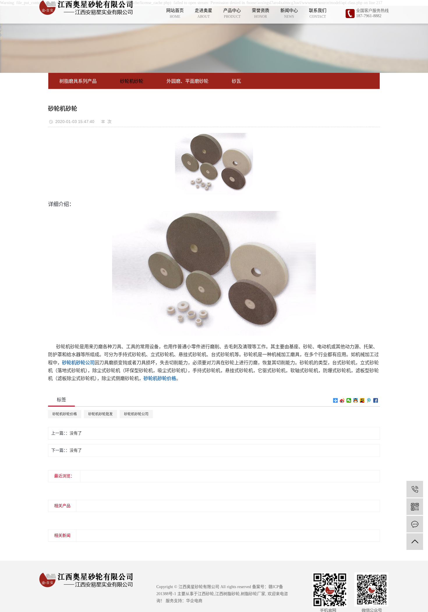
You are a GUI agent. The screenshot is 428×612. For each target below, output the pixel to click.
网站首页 (175, 13)
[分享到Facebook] (375, 400)
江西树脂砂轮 (227, 594)
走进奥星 (203, 13)
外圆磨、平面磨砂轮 (187, 81)
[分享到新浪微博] (342, 400)
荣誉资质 (260, 13)
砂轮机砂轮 (131, 81)
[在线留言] (414, 524)
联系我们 (317, 13)
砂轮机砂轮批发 (100, 414)
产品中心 (232, 13)
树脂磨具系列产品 (78, 81)
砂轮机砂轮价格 (64, 414)
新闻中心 (289, 13)
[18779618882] (414, 489)
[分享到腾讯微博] (369, 400)
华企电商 (194, 601)
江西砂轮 (206, 594)
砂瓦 (236, 81)
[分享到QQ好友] (355, 400)
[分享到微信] (348, 400)
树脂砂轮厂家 (253, 594)
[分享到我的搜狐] (362, 400)
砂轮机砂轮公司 (136, 414)
